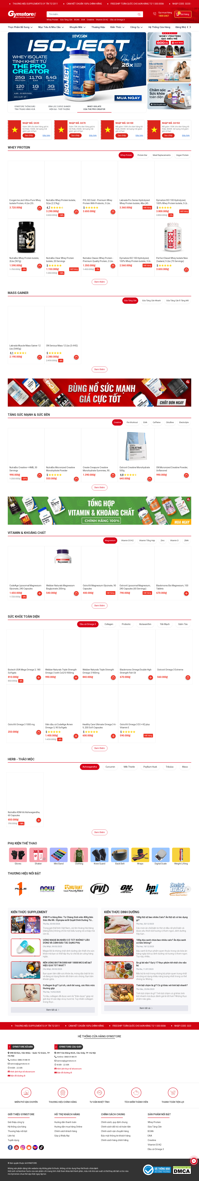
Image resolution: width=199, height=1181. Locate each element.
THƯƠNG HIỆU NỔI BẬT (24, 873)
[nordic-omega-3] (169, 70)
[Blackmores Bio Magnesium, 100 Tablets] (173, 564)
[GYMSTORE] (22, 14)
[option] (21, 889)
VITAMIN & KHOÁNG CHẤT (27, 533)
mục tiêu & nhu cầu (49, 27)
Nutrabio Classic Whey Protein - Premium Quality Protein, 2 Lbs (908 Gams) (98, 261)
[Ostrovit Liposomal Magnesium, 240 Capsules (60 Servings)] (136, 564)
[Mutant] (73, 889)
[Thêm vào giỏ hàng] (39, 593)
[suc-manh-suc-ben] (99, 392)
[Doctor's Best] (178, 889)
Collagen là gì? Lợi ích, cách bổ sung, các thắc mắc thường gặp (69, 986)
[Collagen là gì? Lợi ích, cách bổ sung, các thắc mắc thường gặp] (25, 993)
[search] (139, 14)
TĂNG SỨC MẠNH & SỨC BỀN (29, 415)
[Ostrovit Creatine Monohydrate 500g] (136, 446)
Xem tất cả (51, 1010)
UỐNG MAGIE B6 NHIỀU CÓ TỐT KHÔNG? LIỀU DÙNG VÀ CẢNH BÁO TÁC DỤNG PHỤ (66, 941)
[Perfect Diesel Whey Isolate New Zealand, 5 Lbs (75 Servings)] (173, 237)
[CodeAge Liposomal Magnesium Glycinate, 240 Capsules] (26, 564)
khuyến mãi (76, 27)
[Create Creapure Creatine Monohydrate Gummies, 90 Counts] (99, 446)
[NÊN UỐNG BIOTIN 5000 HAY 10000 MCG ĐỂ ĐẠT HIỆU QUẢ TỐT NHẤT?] (25, 970)
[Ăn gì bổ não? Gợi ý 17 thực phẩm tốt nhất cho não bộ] (119, 970)
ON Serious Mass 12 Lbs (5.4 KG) (62, 345)
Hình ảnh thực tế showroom (22, 1072)
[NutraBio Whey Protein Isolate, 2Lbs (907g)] (26, 237)
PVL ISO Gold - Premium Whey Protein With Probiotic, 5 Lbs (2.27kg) (97, 203)
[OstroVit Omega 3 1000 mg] (25, 703)
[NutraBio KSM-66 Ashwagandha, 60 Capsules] (25, 791)
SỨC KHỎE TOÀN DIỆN (23, 616)
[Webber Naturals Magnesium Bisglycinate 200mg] (63, 564)
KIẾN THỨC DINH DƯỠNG (121, 912)
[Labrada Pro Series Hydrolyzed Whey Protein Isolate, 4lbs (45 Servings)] (136, 179)
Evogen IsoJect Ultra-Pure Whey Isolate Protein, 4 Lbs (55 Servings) (25, 203)
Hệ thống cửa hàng (159, 27)
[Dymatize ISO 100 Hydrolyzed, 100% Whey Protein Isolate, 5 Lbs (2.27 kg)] (173, 179)
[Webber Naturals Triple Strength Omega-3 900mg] (99, 648)
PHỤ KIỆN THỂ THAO (22, 843)
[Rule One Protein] (21, 889)
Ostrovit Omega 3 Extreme (170, 669)
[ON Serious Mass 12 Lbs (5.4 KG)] (63, 324)
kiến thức (116, 27)
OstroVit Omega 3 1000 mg (21, 724)
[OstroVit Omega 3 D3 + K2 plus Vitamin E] (137, 703)
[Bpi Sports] (152, 889)
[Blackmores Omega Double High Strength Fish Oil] (137, 648)
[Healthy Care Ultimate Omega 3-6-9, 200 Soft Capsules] (99, 703)
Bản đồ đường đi (17, 1076)
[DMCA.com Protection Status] (182, 1169)
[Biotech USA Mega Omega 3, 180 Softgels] (25, 648)
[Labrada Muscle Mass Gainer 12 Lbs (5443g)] (26, 324)
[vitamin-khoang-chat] (99, 510)
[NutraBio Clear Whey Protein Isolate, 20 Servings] (63, 237)
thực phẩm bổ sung (19, 27)
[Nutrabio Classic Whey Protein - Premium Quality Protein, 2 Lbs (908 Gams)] (99, 237)
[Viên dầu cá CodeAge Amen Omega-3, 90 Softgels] (62, 703)
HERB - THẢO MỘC (21, 759)
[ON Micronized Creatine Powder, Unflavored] (173, 446)
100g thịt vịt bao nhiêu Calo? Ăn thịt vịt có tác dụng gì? (162, 918)
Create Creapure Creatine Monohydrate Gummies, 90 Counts (96, 470)
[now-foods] (47, 889)
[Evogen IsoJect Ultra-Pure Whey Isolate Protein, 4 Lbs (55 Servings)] (26, 179)
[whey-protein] (169, 45)
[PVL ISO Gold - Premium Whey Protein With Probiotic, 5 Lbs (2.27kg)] (99, 179)
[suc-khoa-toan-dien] (169, 96)
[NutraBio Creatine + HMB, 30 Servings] (26, 446)
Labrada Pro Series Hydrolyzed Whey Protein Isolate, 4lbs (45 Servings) (135, 203)
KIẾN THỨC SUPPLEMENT (29, 912)
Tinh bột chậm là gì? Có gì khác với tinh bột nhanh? (162, 985)
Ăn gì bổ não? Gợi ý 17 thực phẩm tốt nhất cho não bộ (161, 964)
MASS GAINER (18, 293)
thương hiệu (98, 27)
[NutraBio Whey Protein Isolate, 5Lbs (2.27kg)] (63, 179)
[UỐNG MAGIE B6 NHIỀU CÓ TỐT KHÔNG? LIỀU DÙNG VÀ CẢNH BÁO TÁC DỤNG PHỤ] (25, 947)
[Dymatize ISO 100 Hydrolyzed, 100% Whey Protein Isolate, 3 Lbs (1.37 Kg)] (136, 237)
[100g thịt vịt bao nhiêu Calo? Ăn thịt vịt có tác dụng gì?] (119, 924)
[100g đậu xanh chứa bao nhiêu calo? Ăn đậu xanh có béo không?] (119, 947)
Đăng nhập (181, 27)
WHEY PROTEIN (19, 147)
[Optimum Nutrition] (126, 889)
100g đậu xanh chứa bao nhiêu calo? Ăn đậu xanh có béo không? (161, 941)
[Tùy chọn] (39, 208)
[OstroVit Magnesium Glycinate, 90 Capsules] (99, 564)
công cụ (135, 27)
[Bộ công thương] (158, 1170)
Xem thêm (99, 282)
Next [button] (187, 889)
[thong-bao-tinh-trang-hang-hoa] (77, 67)
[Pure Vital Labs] (100, 889)
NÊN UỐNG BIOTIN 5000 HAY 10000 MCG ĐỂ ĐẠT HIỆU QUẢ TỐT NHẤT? (67, 964)
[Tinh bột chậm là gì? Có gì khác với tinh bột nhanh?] (119, 993)
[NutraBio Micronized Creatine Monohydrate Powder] (63, 446)
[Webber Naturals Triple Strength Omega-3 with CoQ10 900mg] (62, 648)
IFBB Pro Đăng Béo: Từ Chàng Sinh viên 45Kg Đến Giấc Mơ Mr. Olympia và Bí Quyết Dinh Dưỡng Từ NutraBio (68, 918)
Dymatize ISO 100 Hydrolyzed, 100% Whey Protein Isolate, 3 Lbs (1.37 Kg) (136, 261)
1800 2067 (163, 16)
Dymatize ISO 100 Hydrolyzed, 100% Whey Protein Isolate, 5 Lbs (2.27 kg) (172, 203)
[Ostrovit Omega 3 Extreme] (174, 648)
